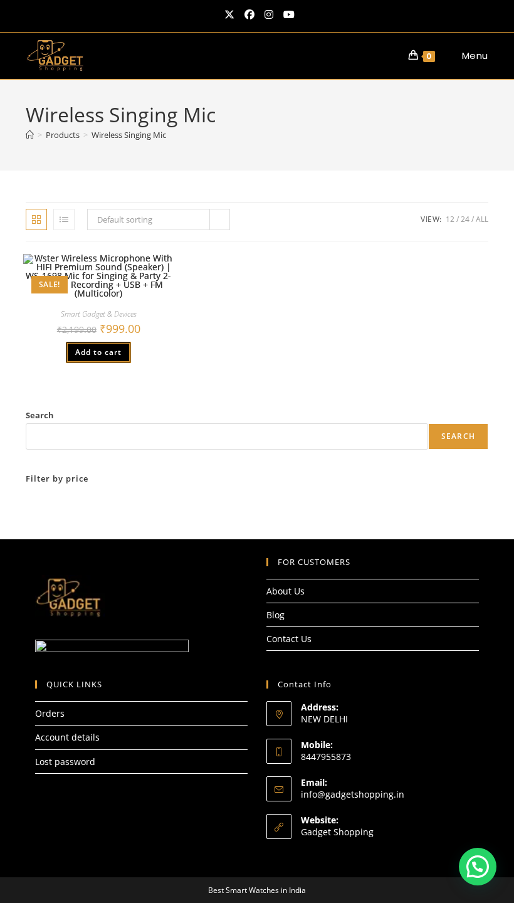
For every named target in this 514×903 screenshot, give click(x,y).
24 (465, 219)
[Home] (30, 134)
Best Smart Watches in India (257, 890)
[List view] (64, 219)
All (482, 219)
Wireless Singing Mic (129, 134)
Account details (67, 737)
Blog (275, 615)
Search (40, 415)
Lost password (65, 762)
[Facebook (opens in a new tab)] (249, 14)
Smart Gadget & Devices (99, 314)
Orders (50, 713)
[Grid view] (36, 219)
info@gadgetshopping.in (352, 794)
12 (450, 219)
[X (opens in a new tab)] (229, 14)
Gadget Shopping (337, 832)
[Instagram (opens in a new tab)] (269, 14)
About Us (285, 591)
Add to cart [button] (98, 352)
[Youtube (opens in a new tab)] (286, 14)
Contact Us (289, 639)
